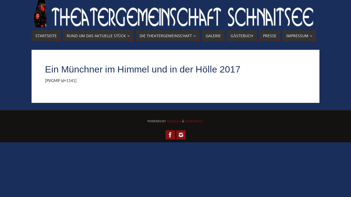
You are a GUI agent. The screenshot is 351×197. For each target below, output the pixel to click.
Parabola (174, 121)
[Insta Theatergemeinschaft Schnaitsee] (181, 135)
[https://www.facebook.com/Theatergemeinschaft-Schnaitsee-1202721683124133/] (170, 135)
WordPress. (194, 121)
